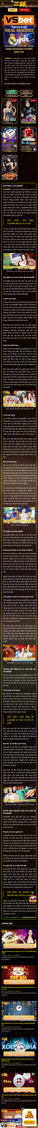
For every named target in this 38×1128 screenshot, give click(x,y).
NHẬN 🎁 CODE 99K (29, 1122)
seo (19, 955)
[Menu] (3, 3)
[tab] (12, 91)
